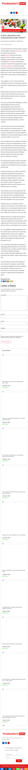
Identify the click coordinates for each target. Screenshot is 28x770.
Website (3, 328)
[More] (12, 281)
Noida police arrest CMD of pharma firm (12, 644)
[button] (14, 8)
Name (3, 314)
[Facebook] (2, 281)
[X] (4, 281)
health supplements (7, 66)
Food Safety (12, 61)
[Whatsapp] (10, 281)
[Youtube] (17, 13)
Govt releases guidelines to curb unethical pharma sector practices (12, 455)
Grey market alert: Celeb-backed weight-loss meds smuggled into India (13, 716)
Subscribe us (9, 754)
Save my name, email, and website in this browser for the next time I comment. (12, 337)
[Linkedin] (6, 281)
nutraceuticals (19, 51)
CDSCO (8, 55)
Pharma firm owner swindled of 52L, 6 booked (13, 535)
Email (3, 321)
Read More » (5, 387)
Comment (4, 295)
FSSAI (7, 57)
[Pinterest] (8, 281)
